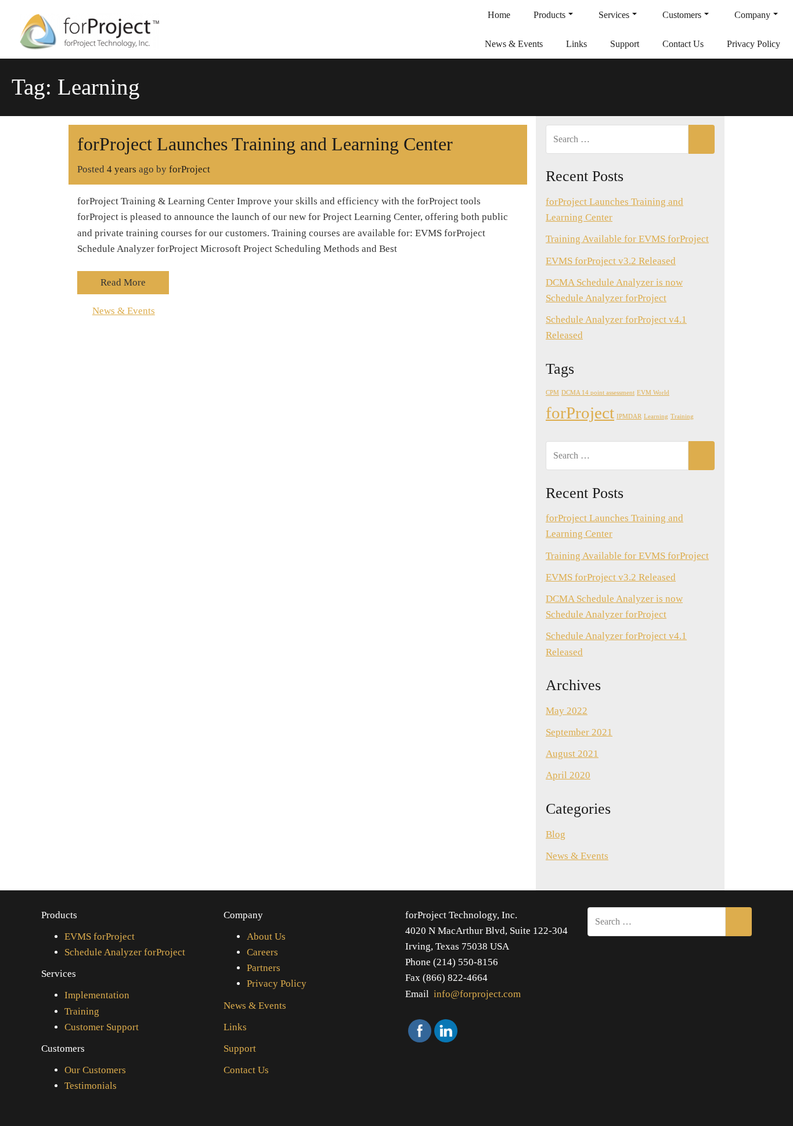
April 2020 (568, 775)
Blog (555, 834)
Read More (123, 282)
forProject (189, 169)
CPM (552, 392)
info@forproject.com (477, 993)
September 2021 (579, 732)
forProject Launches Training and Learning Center (265, 143)
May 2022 (566, 710)
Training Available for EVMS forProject (627, 238)
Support (624, 44)
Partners (263, 967)
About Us (266, 936)
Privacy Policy (753, 44)
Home (499, 15)
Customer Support (101, 1027)
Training (682, 416)
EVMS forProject (99, 936)
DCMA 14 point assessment (598, 392)
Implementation (96, 995)
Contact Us (683, 44)
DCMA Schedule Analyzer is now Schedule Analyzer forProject (614, 290)
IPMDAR (629, 416)
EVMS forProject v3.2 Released (611, 260)
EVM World (653, 392)
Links (576, 44)
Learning (656, 416)
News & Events (514, 44)
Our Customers (95, 1070)
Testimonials (90, 1085)
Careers (262, 952)
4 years (121, 169)
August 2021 (572, 753)
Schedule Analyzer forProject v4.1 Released (616, 327)
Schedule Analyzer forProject (124, 952)
